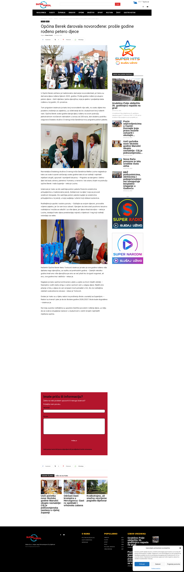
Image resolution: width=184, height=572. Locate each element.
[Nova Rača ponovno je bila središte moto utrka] (117, 161)
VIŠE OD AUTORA (62, 476)
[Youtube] (147, 6)
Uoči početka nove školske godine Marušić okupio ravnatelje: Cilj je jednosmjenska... (133, 147)
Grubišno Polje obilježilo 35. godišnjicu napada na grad (126, 105)
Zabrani (158, 564)
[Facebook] (143, 6)
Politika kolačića (155, 568)
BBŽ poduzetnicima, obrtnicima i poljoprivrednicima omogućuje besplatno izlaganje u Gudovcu (132, 180)
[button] (180, 548)
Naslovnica (44, 19)
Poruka (45, 416)
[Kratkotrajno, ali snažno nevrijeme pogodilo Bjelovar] (97, 487)
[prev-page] (42, 517)
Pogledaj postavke (173, 564)
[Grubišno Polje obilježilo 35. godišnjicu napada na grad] (127, 89)
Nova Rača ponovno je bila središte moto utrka (132, 162)
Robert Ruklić (49, 35)
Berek (56, 19)
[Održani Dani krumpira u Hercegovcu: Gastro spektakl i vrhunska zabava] (74, 487)
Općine (51, 19)
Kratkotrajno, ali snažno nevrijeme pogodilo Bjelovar (97, 498)
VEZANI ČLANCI (47, 476)
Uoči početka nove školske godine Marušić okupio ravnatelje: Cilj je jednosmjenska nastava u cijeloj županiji (51, 504)
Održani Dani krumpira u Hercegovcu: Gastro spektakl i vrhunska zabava (74, 500)
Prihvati (142, 564)
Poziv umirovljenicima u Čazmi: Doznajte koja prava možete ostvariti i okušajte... (132, 128)
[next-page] (45, 517)
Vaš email (46, 407)
